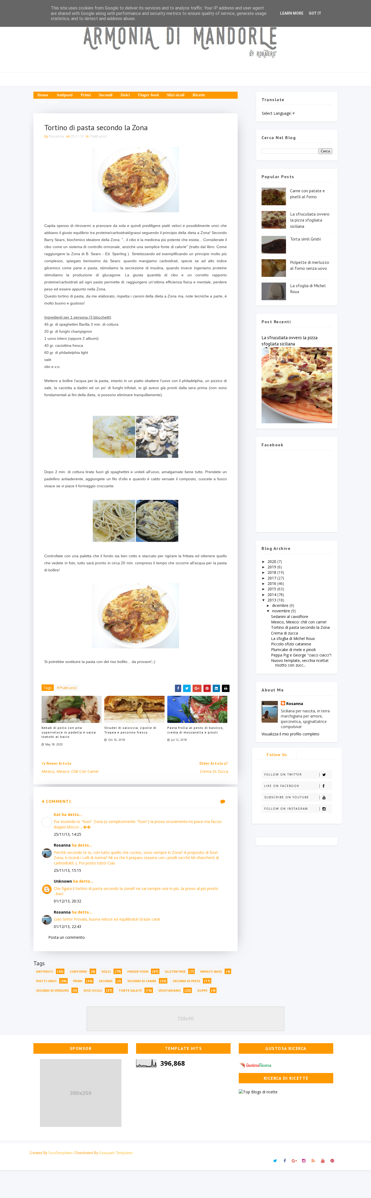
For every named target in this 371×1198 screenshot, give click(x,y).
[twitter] (275, 1161)
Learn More (291, 13)
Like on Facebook (281, 786)
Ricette (199, 95)
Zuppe (202, 990)
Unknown (63, 881)
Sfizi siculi (175, 95)
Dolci (125, 95)
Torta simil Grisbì (305, 239)
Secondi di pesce (186, 981)
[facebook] (285, 1161)
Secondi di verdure (52, 990)
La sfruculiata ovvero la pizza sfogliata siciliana (309, 220)
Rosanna (62, 845)
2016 (272, 583)
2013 (272, 600)
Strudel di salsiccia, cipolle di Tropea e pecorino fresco (130, 730)
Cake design (48, 102)
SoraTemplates (60, 1152)
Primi (86, 95)
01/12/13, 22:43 (67, 926)
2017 (272, 578)
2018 (272, 572)
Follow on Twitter (283, 774)
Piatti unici (98, 136)
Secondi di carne (141, 981)
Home (42, 95)
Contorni (78, 971)
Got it (315, 13)
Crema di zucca (284, 633)
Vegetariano (169, 990)
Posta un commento (66, 937)
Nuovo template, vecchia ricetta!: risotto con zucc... (300, 663)
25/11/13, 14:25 (67, 834)
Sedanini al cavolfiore (289, 616)
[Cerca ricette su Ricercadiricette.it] (258, 1091)
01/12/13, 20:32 (67, 901)
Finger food (148, 95)
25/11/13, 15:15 (67, 870)
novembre (281, 610)
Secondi (105, 95)
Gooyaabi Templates (116, 1152)
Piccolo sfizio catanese (291, 643)
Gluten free (175, 971)
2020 (272, 561)
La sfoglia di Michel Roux (293, 638)
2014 (272, 594)
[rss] (313, 1161)
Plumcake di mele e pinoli (293, 649)
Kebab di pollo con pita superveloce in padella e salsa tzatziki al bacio (69, 732)
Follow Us (277, 754)
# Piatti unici (67, 687)
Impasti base (211, 971)
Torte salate (130, 990)
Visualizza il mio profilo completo (290, 733)
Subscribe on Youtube (286, 797)
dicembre (281, 605)
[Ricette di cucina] (256, 1064)
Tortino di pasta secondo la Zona (300, 627)
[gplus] (294, 1161)
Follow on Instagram (286, 809)
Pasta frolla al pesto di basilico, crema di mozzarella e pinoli (195, 730)
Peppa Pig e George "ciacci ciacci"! (301, 655)
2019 (272, 566)
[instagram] (304, 1161)
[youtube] (323, 1161)
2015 (272, 588)
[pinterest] (332, 1161)
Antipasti (64, 95)
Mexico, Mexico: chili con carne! (298, 621)
